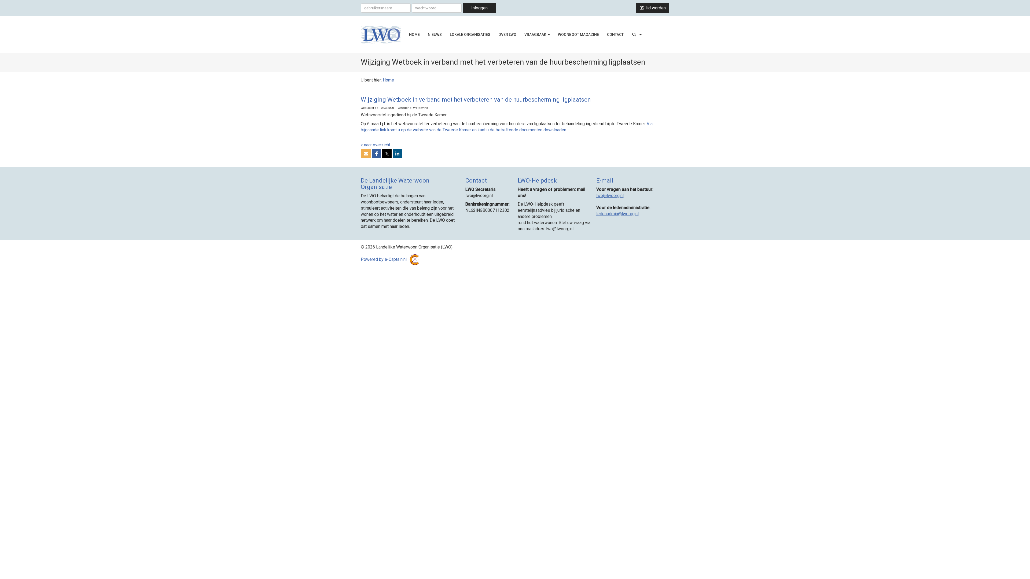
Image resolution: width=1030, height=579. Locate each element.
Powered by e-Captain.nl (384, 259)
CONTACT (615, 34)
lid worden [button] (655, 7)
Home (388, 80)
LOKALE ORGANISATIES (470, 34)
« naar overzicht (375, 144)
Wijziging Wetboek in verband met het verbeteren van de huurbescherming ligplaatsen (476, 99)
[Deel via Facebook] (376, 154)
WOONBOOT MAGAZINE (578, 34)
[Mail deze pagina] (366, 154)
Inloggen (479, 7)
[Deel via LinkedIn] (397, 154)
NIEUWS (435, 34)
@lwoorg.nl (610, 195)
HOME (414, 34)
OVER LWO (507, 34)
